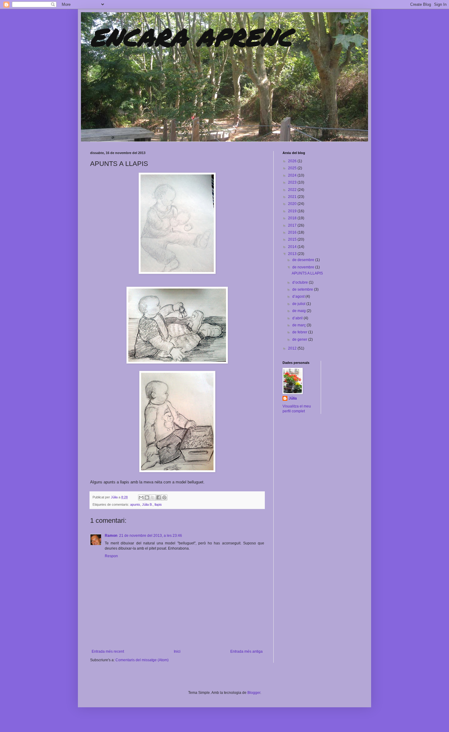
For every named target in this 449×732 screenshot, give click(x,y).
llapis (158, 504)
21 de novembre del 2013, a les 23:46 (150, 535)
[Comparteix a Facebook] (158, 497)
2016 (293, 232)
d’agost (298, 296)
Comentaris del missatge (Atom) (142, 660)
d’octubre (300, 282)
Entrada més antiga (246, 651)
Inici (177, 651)
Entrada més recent (108, 651)
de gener (300, 339)
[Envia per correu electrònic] (141, 497)
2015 (293, 239)
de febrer (300, 332)
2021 (293, 197)
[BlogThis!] (147, 497)
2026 (293, 161)
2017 (293, 225)
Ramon (111, 535)
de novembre (303, 267)
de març (299, 325)
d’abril (298, 318)
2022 (293, 190)
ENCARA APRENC (191, 36)
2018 (293, 218)
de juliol (299, 304)
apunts (135, 504)
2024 (293, 175)
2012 (293, 348)
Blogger (253, 693)
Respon (111, 556)
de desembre (303, 260)
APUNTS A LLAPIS (307, 273)
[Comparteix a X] (153, 497)
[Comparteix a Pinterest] (164, 497)
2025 (293, 168)
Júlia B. (147, 504)
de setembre (303, 289)
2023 (293, 182)
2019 (293, 211)
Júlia (115, 497)
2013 (293, 254)
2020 (293, 204)
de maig (299, 311)
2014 (293, 247)
